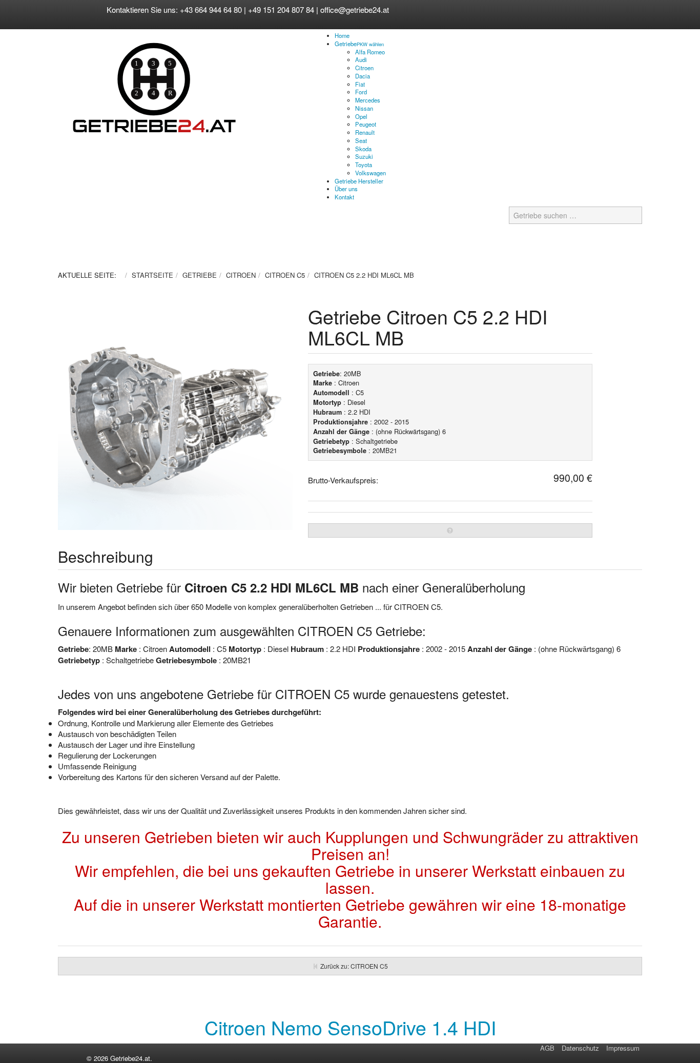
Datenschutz (580, 1048)
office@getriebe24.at (354, 9)
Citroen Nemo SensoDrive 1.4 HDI (350, 1027)
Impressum (623, 1048)
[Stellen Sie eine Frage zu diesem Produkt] (450, 530)
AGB (547, 1048)
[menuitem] (342, 35)
